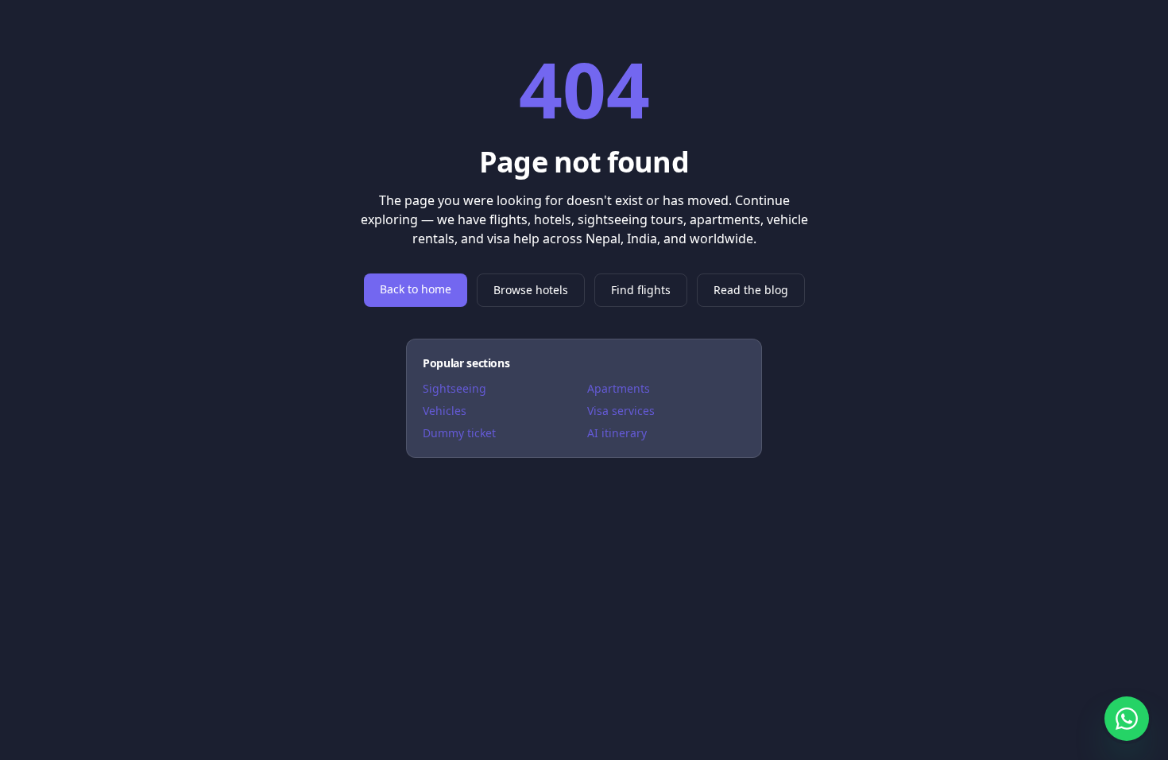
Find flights (641, 289)
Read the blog (751, 289)
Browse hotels (530, 289)
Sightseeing (454, 388)
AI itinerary (617, 432)
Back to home (415, 289)
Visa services (621, 410)
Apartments (618, 388)
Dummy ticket (459, 432)
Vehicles (444, 410)
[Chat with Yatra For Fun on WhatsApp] (1126, 718)
